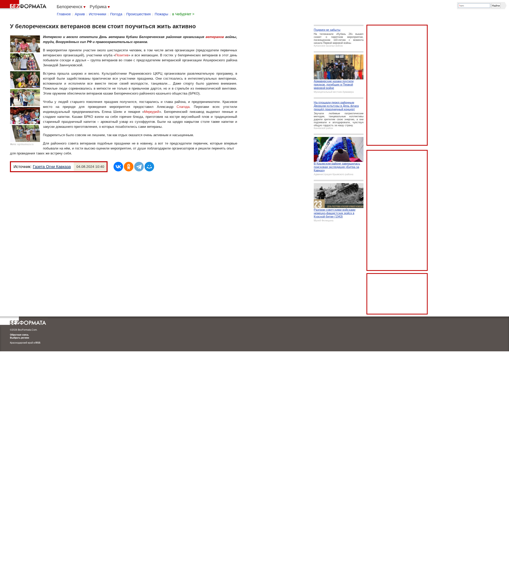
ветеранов (215, 37)
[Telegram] (139, 166)
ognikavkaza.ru (25, 144)
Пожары (161, 14)
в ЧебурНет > (183, 14)
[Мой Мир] (149, 166)
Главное (64, 14)
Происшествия (138, 14)
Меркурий (151, 112)
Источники (97, 14)
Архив (80, 14)
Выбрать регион (19, 337)
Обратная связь (19, 334)
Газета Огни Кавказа (52, 166)
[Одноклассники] (128, 166)
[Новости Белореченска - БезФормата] (24, 5)
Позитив (121, 55)
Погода (116, 14)
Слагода (183, 107)
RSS (37, 342)
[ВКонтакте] (118, 166)
